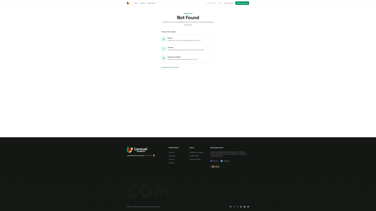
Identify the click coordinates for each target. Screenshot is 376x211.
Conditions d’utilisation (196, 152)
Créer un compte (242, 3)
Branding (171, 163)
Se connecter (229, 3)
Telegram (226, 161)
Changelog (172, 156)
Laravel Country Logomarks (135, 155)
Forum (136, 3)
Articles (142, 3)
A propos (171, 152)
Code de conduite (174, 57)
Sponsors (172, 159)
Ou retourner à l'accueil (170, 67)
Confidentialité (194, 156)
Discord (215, 161)
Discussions (151, 3)
